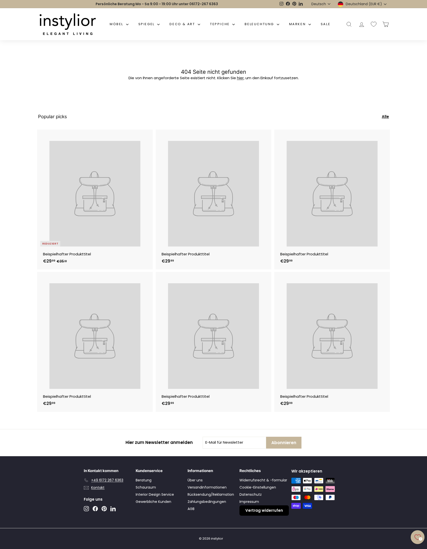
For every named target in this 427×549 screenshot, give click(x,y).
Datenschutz (250, 494)
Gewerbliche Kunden (153, 501)
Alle (385, 116)
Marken (298, 24)
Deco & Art (183, 24)
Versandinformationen (207, 487)
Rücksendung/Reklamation (211, 494)
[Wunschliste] (373, 24)
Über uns (195, 480)
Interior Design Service (155, 494)
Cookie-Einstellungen (257, 487)
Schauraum (146, 487)
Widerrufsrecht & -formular (263, 480)
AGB (191, 508)
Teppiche (220, 24)
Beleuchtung (260, 24)
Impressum (249, 501)
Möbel (117, 24)
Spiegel (147, 24)
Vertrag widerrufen (264, 510)
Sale (325, 24)
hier (240, 77)
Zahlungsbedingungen (207, 501)
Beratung (143, 480)
